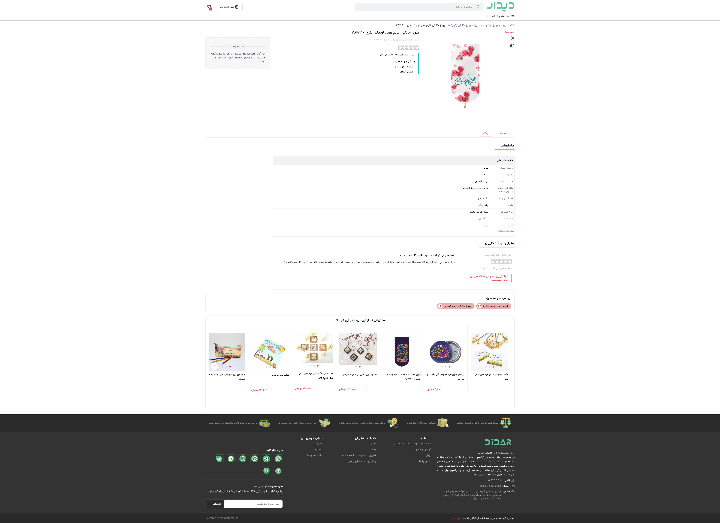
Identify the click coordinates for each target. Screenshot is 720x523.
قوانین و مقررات (422, 449)
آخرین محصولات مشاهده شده (358, 455)
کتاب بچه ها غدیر (280, 375)
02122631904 (495, 480)
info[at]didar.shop (490, 486)
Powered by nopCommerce (222, 518)
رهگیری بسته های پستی (362, 461)
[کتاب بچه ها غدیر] (270, 352)
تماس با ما (425, 461)
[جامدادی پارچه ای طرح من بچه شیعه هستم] (226, 352)
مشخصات (503, 133)
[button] (493, 367)
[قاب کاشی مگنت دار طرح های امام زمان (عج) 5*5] (314, 348)
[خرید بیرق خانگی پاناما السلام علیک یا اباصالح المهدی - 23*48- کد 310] (402, 352)
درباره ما (426, 455)
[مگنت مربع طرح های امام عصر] (489, 352)
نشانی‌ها (318, 449)
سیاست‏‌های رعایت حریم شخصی (412, 443)
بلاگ (373, 449)
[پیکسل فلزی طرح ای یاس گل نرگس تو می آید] (445, 352)
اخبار (373, 443)
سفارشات (317, 443)
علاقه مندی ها (315, 455)
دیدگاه (485, 133)
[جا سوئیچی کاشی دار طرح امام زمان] (358, 349)
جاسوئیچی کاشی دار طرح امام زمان (359, 374)
